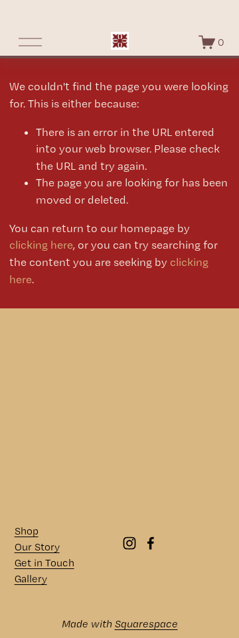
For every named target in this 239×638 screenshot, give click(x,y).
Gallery (31, 578)
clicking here (41, 244)
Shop (27, 531)
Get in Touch (44, 562)
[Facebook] (150, 543)
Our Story (37, 547)
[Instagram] (129, 543)
